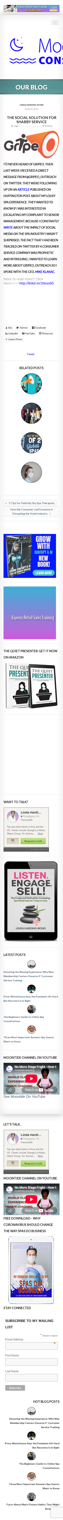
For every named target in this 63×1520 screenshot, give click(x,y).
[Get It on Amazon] (31, 686)
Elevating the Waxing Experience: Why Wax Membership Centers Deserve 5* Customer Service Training (29, 976)
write (8, 227)
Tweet (30, 354)
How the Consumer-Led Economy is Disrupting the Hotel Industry (31, 511)
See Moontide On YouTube (24, 1096)
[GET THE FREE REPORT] (31, 1270)
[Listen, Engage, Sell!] (31, 901)
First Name (12, 1355)
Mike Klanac (44, 272)
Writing (48, 126)
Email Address (30, 1340)
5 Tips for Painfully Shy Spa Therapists (31, 503)
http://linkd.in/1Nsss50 (36, 283)
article (23, 189)
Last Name (12, 1371)
